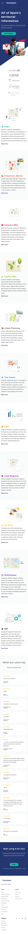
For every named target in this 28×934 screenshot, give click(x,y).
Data (2, 905)
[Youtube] (25, 918)
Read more (4, 143)
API (2, 913)
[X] (19, 918)
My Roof (3, 909)
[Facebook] (16, 918)
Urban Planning (5, 900)
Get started (9, 33)
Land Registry (4, 907)
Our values (4, 923)
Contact (3, 927)
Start (14, 864)
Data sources (18, 898)
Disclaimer (18, 892)
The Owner (4, 903)
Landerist (3, 929)
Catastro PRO (4, 896)
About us (3, 921)
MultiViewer (4, 911)
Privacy (17, 894)
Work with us (4, 925)
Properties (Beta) (5, 894)
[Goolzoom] (11, 3)
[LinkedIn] (22, 918)
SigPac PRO (4, 898)
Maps (2, 892)
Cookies (17, 896)
